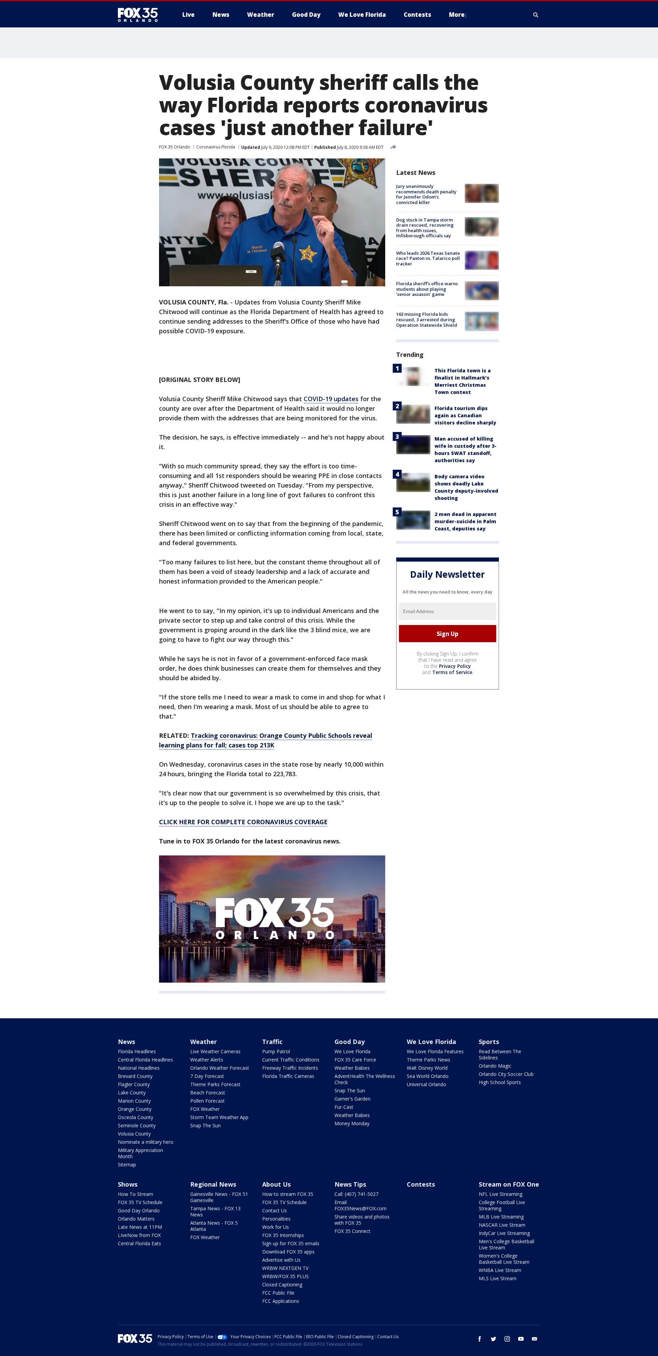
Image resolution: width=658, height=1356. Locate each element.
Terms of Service (452, 672)
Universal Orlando (426, 1084)
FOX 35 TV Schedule (140, 1202)
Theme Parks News (428, 1059)
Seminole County (137, 1125)
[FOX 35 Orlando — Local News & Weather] (140, 15)
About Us (276, 1184)
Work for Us (275, 1227)
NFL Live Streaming (500, 1194)
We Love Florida (352, 1051)
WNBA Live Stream (500, 1270)
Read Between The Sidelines (500, 1054)
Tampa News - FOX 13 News (215, 1211)
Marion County (134, 1100)
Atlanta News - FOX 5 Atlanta (214, 1226)
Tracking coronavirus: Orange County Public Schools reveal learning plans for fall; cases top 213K (265, 740)
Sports (489, 1041)
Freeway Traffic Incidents (290, 1068)
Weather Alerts (206, 1059)
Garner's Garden (352, 1098)
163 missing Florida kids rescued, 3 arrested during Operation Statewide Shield (426, 319)
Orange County (134, 1109)
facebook (479, 1338)
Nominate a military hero (145, 1142)
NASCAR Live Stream (502, 1225)
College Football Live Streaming (502, 1205)
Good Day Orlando (139, 1210)
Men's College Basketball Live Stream (506, 1244)
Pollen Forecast (207, 1100)
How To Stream (135, 1194)
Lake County (132, 1092)
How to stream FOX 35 (287, 1194)
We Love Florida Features (435, 1051)
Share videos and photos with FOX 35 (362, 1219)
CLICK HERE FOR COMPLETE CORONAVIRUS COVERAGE (243, 822)
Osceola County (135, 1117)
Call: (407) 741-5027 (356, 1194)
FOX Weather (205, 1109)
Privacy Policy (455, 666)
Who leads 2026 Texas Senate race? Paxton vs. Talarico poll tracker (428, 258)
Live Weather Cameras (215, 1051)
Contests (421, 1184)
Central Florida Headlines (145, 1059)
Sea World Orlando (428, 1076)
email (534, 1338)
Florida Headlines (137, 1051)
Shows (127, 1184)
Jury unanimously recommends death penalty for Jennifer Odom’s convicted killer (426, 194)
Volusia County (134, 1133)
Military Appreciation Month (140, 1153)
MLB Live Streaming (501, 1216)
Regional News (213, 1184)
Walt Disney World (427, 1068)
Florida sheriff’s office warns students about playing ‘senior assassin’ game (427, 288)
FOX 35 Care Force (355, 1059)
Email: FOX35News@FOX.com (360, 1205)
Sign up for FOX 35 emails (290, 1243)
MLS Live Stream (497, 1278)
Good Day (349, 1041)
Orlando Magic (495, 1066)
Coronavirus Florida (215, 147)
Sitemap (127, 1164)
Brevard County (135, 1076)
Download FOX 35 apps (288, 1251)
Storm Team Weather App (219, 1117)
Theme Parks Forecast (215, 1084)
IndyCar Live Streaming (504, 1233)
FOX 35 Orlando (174, 147)
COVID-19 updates (331, 399)
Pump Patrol (276, 1051)
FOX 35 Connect (352, 1231)
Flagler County (134, 1084)
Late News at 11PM (140, 1227)
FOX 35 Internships (283, 1235)
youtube (520, 1338)
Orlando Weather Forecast (219, 1068)
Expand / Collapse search (536, 15)
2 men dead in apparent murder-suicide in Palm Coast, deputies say (466, 521)
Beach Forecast (207, 1092)
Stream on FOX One (509, 1184)
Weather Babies (352, 1068)
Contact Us (274, 1210)
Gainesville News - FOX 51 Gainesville (219, 1197)
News (126, 1041)
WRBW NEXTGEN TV (285, 1268)
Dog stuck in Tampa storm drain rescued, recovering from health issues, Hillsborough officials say (425, 227)
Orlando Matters (136, 1218)
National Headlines (139, 1068)
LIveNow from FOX (139, 1235)
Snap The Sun (205, 1125)
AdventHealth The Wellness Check (364, 1079)
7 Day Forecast (207, 1076)
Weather (203, 1041)
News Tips (350, 1184)
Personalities (276, 1218)
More (457, 15)
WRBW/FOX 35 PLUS (285, 1276)
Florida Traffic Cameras (288, 1076)
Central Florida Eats (139, 1243)
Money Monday (351, 1123)
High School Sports (500, 1082)
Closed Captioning (282, 1284)
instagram (507, 1338)
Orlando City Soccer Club (506, 1074)
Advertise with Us (281, 1260)
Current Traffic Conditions (290, 1059)
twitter (493, 1338)
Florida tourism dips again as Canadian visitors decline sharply (465, 415)
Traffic (272, 1041)
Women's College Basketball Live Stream (504, 1258)
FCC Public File (278, 1292)
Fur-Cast (343, 1107)
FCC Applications (280, 1301)
